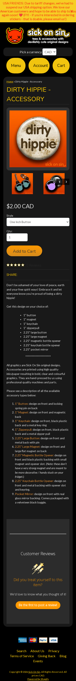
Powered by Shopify (38, 679)
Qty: (9, 231)
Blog (63, 656)
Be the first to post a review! (38, 605)
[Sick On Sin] (38, 43)
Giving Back (47, 656)
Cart (61, 65)
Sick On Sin (34, 671)
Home (10, 81)
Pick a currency (31, 52)
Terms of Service (22, 656)
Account (40, 65)
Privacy (53, 651)
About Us (37, 651)
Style (10, 215)
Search (21, 651)
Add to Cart (24, 251)
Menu (16, 65)
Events (38, 661)
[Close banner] (71, 11)
